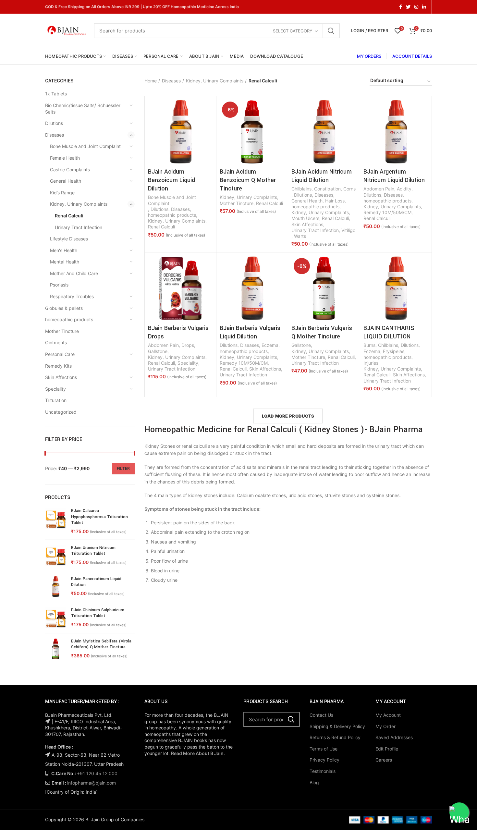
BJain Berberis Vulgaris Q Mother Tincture (321, 332)
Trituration (56, 400)
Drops (187, 345)
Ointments (56, 342)
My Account (388, 715)
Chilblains (301, 188)
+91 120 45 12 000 (97, 773)
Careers (383, 760)
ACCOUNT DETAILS (412, 56)
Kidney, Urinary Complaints (78, 204)
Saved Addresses (394, 737)
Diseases (54, 135)
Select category (292, 30)
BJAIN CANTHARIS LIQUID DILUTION (388, 332)
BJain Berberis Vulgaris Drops (178, 332)
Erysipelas (393, 351)
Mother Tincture (62, 331)
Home (150, 80)
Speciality (55, 389)
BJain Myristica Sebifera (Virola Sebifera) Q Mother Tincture (101, 644)
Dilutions (54, 123)
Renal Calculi (69, 215)
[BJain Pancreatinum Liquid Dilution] (55, 586)
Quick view (208, 110)
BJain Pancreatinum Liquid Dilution (96, 582)
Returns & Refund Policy (335, 737)
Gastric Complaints (70, 169)
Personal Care (60, 354)
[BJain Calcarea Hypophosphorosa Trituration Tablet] (55, 521)
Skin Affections (61, 377)
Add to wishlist (208, 124)
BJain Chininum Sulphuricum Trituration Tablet (97, 613)
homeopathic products (69, 319)
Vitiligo (348, 230)
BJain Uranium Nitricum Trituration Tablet (93, 550)
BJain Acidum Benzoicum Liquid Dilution (171, 180)
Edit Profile (386, 748)
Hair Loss (335, 200)
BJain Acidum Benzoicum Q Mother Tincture (248, 180)
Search (331, 30)
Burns (369, 345)
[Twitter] (408, 7)
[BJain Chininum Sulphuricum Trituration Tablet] (55, 617)
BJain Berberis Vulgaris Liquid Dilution (250, 332)
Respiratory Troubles (72, 296)
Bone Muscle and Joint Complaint (85, 146)
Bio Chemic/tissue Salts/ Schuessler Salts (82, 109)
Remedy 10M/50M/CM (387, 212)
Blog (314, 782)
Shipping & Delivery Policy (337, 726)
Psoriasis (59, 284)
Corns (349, 188)
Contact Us (321, 715)
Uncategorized (61, 412)
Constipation (327, 188)
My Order (385, 726)
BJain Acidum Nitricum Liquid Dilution (321, 175)
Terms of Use (323, 748)
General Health (65, 181)
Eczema (270, 345)
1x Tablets (56, 93)
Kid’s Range (62, 192)
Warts (300, 236)
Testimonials (323, 771)
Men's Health (63, 250)
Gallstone (157, 351)
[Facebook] (400, 7)
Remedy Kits (58, 366)
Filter (123, 468)
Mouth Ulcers (305, 218)
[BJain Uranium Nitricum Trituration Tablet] (55, 555)
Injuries (370, 363)
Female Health (65, 158)
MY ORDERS (369, 56)
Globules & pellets (64, 308)
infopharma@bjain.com (91, 783)
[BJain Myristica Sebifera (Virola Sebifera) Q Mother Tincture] (55, 648)
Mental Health (64, 261)
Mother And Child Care (74, 273)
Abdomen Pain (378, 188)
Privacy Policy (324, 760)
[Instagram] (416, 7)
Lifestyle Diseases (69, 238)
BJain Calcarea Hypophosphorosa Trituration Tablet (99, 516)
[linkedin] (424, 7)
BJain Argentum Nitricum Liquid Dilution (394, 175)
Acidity (404, 188)
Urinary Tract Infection (78, 227)
